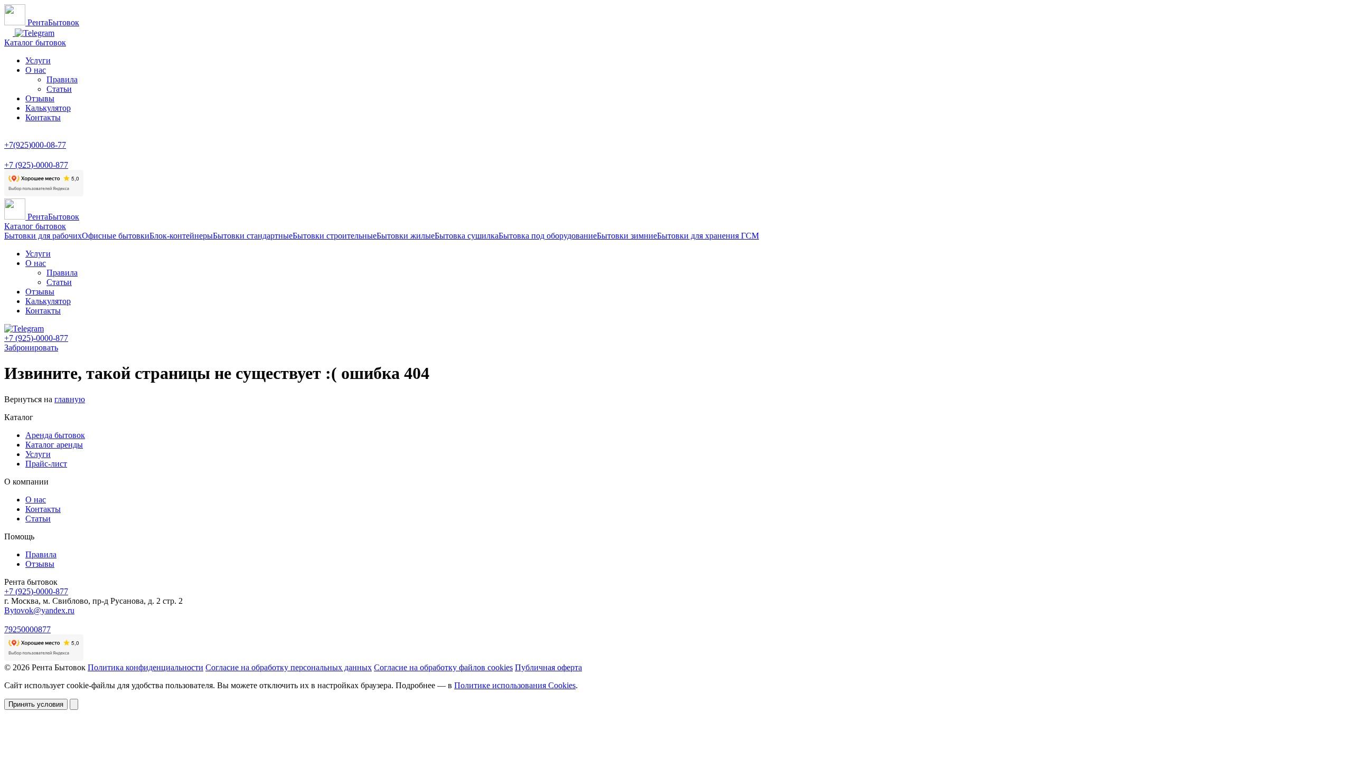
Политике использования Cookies (515, 685)
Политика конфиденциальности (145, 667)
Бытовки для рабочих (43, 235)
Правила (62, 79)
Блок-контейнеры (181, 235)
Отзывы (39, 98)
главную (69, 399)
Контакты (43, 117)
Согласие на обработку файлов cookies (443, 667)
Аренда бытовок (55, 435)
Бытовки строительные (335, 235)
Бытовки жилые (406, 235)
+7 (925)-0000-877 (36, 164)
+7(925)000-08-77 (35, 144)
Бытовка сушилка (467, 235)
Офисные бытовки (115, 235)
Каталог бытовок (35, 42)
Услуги (38, 60)
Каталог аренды (54, 444)
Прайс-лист (46, 463)
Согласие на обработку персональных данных (288, 667)
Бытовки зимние (627, 235)
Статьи (59, 88)
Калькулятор (48, 107)
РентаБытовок (52, 22)
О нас (35, 69)
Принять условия (35, 704)
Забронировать (31, 347)
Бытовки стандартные (253, 235)
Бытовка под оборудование (548, 235)
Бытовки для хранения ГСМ (708, 235)
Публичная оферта (548, 667)
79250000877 (27, 629)
